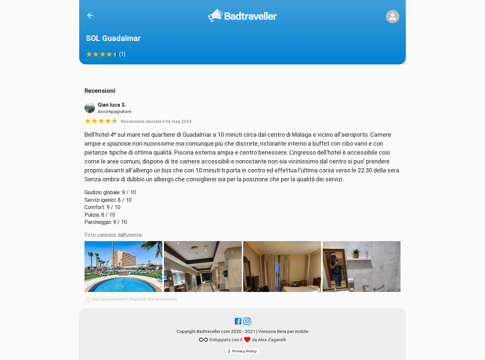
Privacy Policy (244, 351)
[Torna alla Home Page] (242, 17)
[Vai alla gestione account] (392, 16)
